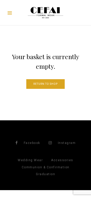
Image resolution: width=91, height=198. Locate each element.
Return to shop (45, 83)
